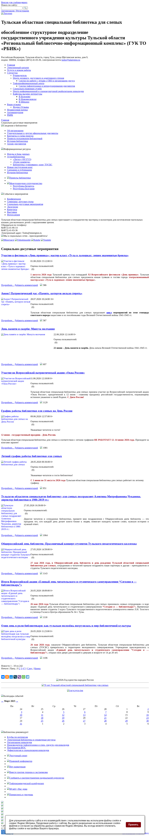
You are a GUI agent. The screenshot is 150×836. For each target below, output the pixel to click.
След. (30, 668)
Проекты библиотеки (20, 178)
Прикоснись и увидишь (21, 794)
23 (147, 718)
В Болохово (24, 96)
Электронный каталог (18, 67)
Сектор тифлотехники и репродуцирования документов (47, 86)
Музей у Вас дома (18, 789)
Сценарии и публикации (19, 170)
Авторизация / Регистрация (15, 11)
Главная (11, 65)
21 (105, 718)
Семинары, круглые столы (20, 201)
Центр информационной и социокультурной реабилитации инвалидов (48, 91)
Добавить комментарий (26, 285)
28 (105, 721)
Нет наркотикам (17, 766)
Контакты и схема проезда (20, 136)
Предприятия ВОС (16, 747)
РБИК (10, 115)
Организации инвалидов (19, 742)
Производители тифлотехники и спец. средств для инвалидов (38, 745)
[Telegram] (27, 677)
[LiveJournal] (15, 677)
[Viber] (19, 677)
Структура (12, 73)
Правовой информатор (20, 761)
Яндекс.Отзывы (21, 107)
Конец (37, 668)
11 (42, 715)
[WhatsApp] (23, 677)
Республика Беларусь (23, 186)
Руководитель (20, 75)
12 (63, 715)
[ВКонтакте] (3, 677)
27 (84, 721)
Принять (133, 824)
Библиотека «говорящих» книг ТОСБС (32, 164)
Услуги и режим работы (19, 70)
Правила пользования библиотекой (24, 138)
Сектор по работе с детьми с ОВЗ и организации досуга (47, 80)
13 (84, 715)
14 (105, 715)
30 (147, 721)
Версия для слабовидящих (14, 2)
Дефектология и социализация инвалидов (28, 750)
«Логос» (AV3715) (22, 159)
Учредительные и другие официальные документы (32, 133)
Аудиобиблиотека (16, 156)
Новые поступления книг (20, 167)
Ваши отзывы (14, 104)
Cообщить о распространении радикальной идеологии (36, 778)
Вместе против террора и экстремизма (28, 772)
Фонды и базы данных (18, 154)
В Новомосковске (27, 99)
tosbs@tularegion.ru (71, 60)
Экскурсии (12, 207)
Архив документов (16, 144)
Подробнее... (7, 285)
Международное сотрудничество (25, 183)
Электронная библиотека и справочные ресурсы (31, 739)
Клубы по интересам (17, 737)
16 (147, 715)
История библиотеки (17, 141)
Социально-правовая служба (27, 88)
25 (42, 721)
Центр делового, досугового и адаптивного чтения (38, 78)
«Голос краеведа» (21, 162)
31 (21, 723)
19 (63, 718)
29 (126, 721)
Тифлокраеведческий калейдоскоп (26, 783)
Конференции (14, 199)
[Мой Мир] (11, 677)
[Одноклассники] (7, 677)
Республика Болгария (23, 188)
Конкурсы (12, 209)
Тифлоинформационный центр (28, 83)
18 (42, 718)
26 (63, 721)
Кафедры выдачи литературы (27, 94)
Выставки (12, 212)
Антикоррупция (15, 112)
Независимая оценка (17, 110)
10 (21, 715)
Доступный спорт (18, 755)
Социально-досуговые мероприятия (25, 204)
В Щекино (24, 102)
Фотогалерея (13, 215)
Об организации (15, 130)
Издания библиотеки (17, 172)
